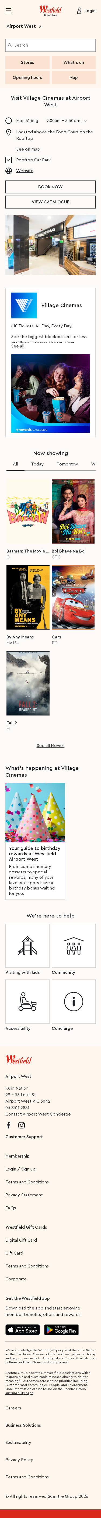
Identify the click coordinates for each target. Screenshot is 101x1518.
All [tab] (15, 464)
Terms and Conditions (27, 1182)
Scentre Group (63, 1496)
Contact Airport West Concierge (38, 1114)
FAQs (10, 1208)
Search (21, 45)
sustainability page (19, 1393)
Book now (50, 187)
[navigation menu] (11, 10)
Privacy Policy (19, 1460)
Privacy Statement (24, 1195)
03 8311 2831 (17, 1108)
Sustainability (18, 1442)
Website (24, 171)
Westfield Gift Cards (26, 1227)
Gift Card (14, 1253)
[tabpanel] (50, 611)
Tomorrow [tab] (67, 464)
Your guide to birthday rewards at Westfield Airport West (34, 854)
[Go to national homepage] (18, 1058)
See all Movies (51, 746)
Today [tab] (37, 464)
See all (17, 346)
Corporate (16, 1279)
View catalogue (50, 202)
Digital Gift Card (21, 1240)
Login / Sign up (20, 1169)
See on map (28, 149)
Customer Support (24, 1137)
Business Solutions (23, 1425)
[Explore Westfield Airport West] (50, 10)
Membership (17, 1156)
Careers (13, 1408)
